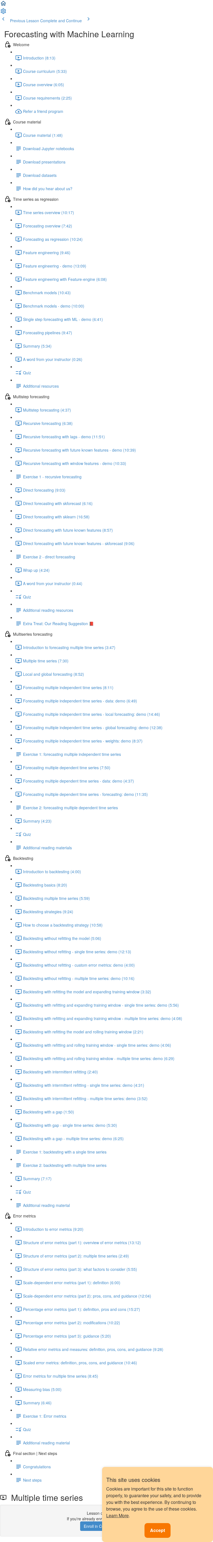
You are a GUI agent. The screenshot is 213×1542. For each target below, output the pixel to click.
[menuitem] (3, 13)
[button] (3, 5)
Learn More (117, 1515)
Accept (157, 1530)
